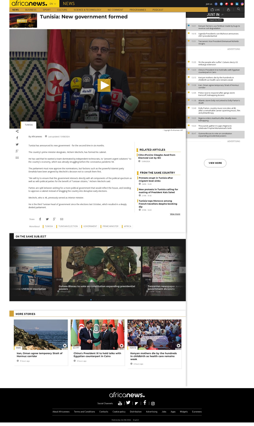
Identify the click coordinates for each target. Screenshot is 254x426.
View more (215, 163)
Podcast (158, 10)
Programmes (138, 10)
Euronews (197, 412)
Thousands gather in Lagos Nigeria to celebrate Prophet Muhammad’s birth (215, 127)
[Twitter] (129, 403)
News (15, 10)
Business (30, 10)
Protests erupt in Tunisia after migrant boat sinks (156, 179)
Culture (62, 10)
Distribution (136, 412)
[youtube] (120, 403)
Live (217, 10)
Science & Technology (87, 10)
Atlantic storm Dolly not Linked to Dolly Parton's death (219, 101)
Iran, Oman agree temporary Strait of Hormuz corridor (218, 86)
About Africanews (61, 412)
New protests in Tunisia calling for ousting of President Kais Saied (158, 191)
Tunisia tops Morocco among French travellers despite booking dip (158, 203)
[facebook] (145, 403)
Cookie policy (119, 412)
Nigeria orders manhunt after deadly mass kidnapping (217, 119)
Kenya (133, 348)
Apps (173, 412)
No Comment (115, 10)
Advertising (151, 412)
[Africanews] (28, 3)
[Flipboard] (137, 403)
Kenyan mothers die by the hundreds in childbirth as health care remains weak (216, 78)
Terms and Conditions (84, 412)
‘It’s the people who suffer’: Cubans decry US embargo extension (218, 63)
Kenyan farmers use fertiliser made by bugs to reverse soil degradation (219, 27)
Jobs (164, 412)
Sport (47, 10)
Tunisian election (68, 226)
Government (90, 226)
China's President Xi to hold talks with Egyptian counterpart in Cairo (219, 71)
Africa (127, 226)
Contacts (103, 412)
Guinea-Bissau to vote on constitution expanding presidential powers (215, 134)
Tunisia (29, 125)
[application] (97, 79)
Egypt (76, 348)
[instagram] (153, 403)
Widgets (184, 412)
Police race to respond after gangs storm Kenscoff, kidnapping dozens (216, 94)
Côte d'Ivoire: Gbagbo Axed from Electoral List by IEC (156, 156)
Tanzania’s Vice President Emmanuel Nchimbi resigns (218, 42)
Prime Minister (110, 226)
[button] (104, 85)
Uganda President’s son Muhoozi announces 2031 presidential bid (218, 34)
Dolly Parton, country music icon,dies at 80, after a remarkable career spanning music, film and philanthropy (219, 110)
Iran (18, 348)
